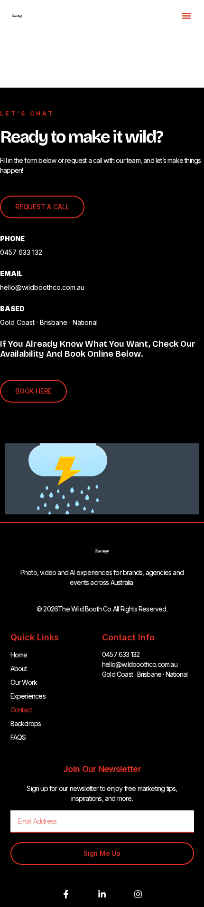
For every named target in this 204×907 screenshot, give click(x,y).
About (18, 669)
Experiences (28, 696)
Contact (21, 710)
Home (19, 655)
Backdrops (25, 723)
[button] (186, 16)
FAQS (18, 737)
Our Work (23, 682)
